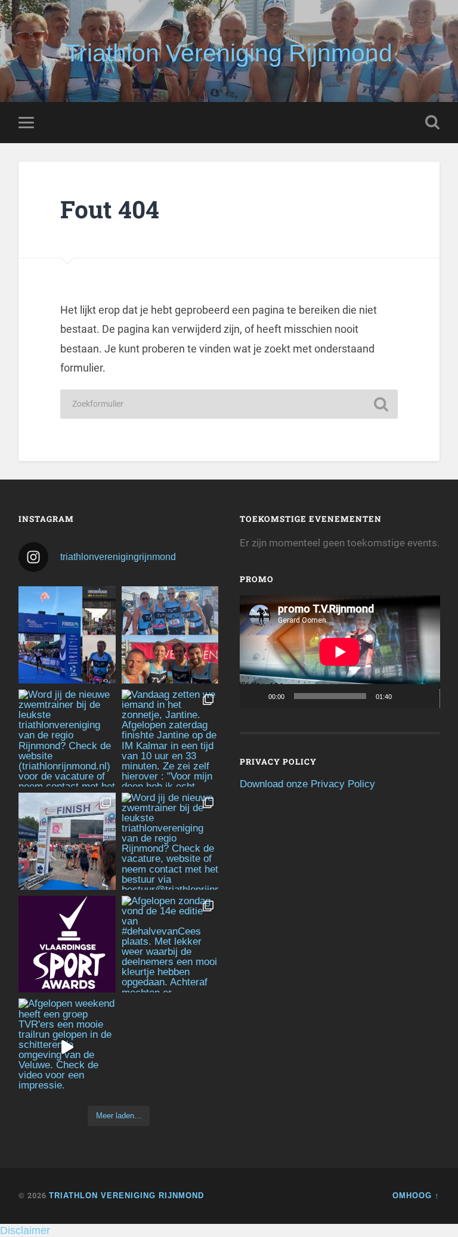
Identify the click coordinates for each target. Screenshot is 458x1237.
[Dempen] (405, 696)
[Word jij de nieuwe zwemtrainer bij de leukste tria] (67, 738)
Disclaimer (25, 1230)
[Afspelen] (255, 696)
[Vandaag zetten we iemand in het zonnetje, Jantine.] (170, 738)
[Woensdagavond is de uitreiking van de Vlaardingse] (67, 944)
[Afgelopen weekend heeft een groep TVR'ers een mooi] (67, 1047)
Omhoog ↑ (416, 1195)
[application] (340, 651)
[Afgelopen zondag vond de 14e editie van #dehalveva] (170, 944)
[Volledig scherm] (424, 696)
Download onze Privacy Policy (307, 784)
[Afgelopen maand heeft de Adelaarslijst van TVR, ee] (67, 635)
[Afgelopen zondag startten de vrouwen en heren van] (67, 841)
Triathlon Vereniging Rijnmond (228, 53)
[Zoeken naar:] (228, 404)
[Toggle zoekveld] (432, 122)
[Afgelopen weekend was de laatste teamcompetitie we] (170, 635)
